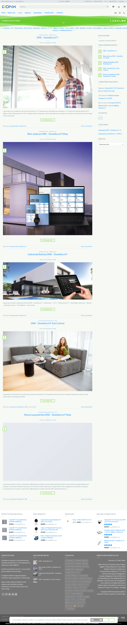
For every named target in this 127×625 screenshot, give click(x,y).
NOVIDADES (38, 13)
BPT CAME (86, 566)
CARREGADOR (79, 569)
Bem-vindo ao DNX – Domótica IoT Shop (47, 133)
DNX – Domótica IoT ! (48, 37)
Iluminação (36, 28)
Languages (121, 1)
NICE (85, 587)
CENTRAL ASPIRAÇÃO (71, 575)
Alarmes (44, 28)
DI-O (67, 581)
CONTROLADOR (83, 575)
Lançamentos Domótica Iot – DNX (109, 134)
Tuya (66, 28)
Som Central (28, 28)
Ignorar (118, 623)
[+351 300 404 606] (124, 13)
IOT (81, 587)
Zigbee (55, 28)
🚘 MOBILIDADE (70, 608)
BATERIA (78, 566)
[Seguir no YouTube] (68, 1)
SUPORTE (60, 13)
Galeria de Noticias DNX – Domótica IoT (48, 254)
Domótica (6, 28)
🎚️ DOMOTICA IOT (80, 602)
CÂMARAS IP (82, 578)
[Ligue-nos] (65, 1)
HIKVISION (68, 587)
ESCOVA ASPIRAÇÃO (85, 581)
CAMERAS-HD (69, 569)
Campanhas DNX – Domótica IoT (108, 130)
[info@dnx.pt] (116, 13)
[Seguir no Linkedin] (66, 1)
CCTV (50, 28)
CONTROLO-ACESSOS (71, 578)
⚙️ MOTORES (81, 599)
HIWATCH (75, 587)
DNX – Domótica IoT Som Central (47, 323)
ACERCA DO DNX (97, 1)
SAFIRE (67, 593)
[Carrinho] (125, 7)
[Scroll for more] (63, 22)
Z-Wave (61, 28)
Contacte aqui (25, 578)
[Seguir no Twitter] (61, 1)
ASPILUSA (84, 563)
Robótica (83, 28)
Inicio (3, 13)
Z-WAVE (86, 596)
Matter (72, 28)
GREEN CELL (81, 584)
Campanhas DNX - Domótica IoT (47, 35)
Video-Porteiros (108, 28)
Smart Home (19, 28)
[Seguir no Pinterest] (15, 594)
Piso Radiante (97, 28)
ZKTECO (73, 599)
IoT (12, 28)
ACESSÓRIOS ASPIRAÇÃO (81, 560)
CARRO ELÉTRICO (70, 572)
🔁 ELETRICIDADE (78, 606)
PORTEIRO (76, 590)
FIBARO (74, 584)
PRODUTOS (11, 13)
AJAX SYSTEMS (70, 563)
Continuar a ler (47, 120)
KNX (77, 28)
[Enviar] (107, 6)
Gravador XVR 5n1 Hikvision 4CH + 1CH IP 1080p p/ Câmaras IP (109, 105)
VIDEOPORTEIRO (70, 596)
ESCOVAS (68, 584)
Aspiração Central (121, 28)
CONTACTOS (88, 1)
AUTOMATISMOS (70, 566)
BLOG (106, 1)
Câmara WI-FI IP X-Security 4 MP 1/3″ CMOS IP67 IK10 (111, 89)
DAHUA (90, 578)
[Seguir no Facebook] (58, 1)
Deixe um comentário (86, 126)
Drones (89, 28)
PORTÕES (90, 590)
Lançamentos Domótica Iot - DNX (47, 320)
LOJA (20, 13)
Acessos (56, 30)
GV (88, 584)
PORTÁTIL (83, 590)
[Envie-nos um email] (63, 1)
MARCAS (28, 13)
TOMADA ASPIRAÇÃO (76, 593)
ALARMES (78, 563)
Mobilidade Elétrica (66, 30)
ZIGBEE (68, 599)
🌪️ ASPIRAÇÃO (69, 602)
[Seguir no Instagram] (60, 1)
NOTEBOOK (69, 590)
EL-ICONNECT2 (74, 581)
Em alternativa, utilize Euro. (107, 623)
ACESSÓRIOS (69, 560)
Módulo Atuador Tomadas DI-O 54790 (108, 97)
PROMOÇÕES (49, 13)
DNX (54, 42)
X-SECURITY (79, 596)
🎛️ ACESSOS (69, 606)
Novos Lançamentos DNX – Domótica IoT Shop (47, 414)
